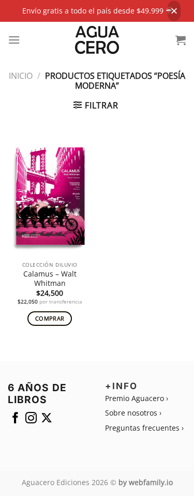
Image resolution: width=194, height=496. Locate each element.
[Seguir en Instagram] (31, 419)
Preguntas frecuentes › (144, 428)
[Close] (174, 11)
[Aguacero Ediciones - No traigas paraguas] (97, 40)
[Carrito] (180, 40)
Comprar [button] (49, 318)
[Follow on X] (46, 419)
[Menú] (14, 39)
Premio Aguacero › (136, 398)
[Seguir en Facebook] (15, 419)
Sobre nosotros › (133, 413)
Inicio (21, 75)
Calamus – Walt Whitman (50, 278)
